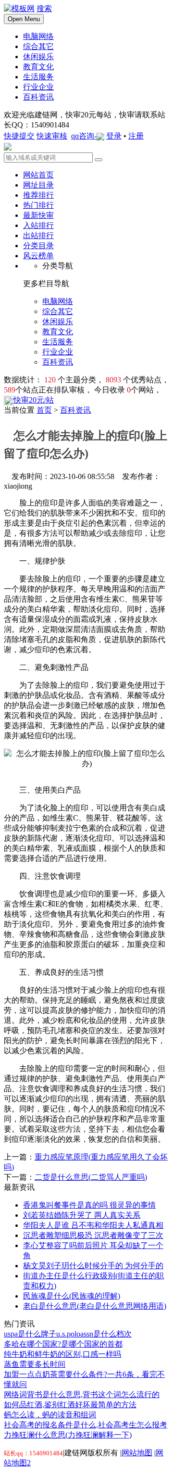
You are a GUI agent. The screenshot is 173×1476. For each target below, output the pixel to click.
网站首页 (38, 175)
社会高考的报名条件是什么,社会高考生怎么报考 (85, 1425)
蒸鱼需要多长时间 (34, 1364)
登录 (114, 136)
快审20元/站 (33, 400)
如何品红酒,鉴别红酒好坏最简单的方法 (70, 1404)
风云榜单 (38, 256)
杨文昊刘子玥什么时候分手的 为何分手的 (93, 1266)
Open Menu (24, 19)
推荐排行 (38, 195)
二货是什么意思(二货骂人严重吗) (91, 1177)
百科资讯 (75, 410)
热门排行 (38, 205)
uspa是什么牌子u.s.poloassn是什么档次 (68, 1334)
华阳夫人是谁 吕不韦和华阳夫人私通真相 (93, 1225)
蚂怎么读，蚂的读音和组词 (50, 1415)
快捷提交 (19, 136)
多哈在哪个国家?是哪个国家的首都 (63, 1344)
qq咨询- (84, 136)
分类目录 (38, 245)
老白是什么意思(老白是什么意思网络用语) (94, 1306)
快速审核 (52, 136)
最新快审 (38, 215)
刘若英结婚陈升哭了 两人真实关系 (81, 1215)
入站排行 (38, 225)
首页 (44, 410)
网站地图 (137, 1453)
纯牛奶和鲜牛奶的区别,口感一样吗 (62, 1354)
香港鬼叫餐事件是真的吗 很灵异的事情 (89, 1205)
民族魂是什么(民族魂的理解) (71, 1296)
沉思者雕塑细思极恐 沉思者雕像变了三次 (93, 1235)
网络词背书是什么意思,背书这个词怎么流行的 (82, 1394)
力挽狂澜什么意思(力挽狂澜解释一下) (68, 1435)
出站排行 (38, 235)
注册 (136, 136)
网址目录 (38, 185)
